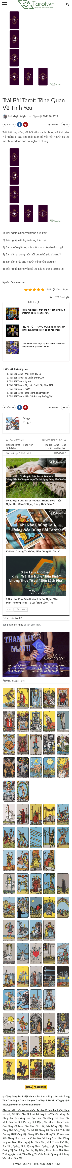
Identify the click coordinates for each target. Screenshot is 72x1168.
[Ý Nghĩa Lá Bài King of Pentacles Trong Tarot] (49, 1070)
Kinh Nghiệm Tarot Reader (7, 458)
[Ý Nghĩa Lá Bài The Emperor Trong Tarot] (63, 699)
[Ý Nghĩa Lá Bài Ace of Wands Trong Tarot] (9, 815)
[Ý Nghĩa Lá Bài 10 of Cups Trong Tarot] (63, 907)
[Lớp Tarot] (36, 655)
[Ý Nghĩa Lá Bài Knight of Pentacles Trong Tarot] (23, 1070)
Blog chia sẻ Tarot (7, 556)
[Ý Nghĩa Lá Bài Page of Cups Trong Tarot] (9, 931)
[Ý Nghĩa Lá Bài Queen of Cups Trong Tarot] (36, 931)
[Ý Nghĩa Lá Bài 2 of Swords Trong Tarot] (23, 954)
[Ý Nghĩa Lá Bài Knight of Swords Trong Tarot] (23, 1000)
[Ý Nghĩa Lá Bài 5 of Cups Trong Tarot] (63, 884)
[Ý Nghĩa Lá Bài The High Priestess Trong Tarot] (36, 699)
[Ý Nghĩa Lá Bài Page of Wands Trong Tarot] (9, 861)
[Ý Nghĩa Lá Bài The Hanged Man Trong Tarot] (36, 745)
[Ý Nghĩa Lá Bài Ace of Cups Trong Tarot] (9, 884)
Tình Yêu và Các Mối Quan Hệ (6, 93)
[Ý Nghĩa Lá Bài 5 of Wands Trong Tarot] (63, 815)
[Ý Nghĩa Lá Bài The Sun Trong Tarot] (63, 768)
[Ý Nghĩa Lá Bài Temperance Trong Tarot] (63, 745)
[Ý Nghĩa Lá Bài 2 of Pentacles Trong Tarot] (23, 1023)
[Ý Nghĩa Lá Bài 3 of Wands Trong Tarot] (36, 815)
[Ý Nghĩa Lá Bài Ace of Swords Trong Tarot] (9, 954)
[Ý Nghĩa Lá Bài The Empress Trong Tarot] (49, 699)
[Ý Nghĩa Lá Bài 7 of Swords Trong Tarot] (23, 977)
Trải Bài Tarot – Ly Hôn (20, 382)
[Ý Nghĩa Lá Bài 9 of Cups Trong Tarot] (49, 907)
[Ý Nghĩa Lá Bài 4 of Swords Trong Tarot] (49, 954)
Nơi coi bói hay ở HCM (40, 1114)
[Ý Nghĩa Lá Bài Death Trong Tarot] (49, 745)
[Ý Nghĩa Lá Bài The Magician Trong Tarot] (23, 699)
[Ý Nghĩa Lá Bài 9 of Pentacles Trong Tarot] (49, 1047)
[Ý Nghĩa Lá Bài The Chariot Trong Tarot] (36, 722)
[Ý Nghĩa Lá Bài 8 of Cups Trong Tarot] (36, 907)
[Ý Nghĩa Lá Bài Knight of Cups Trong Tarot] (23, 931)
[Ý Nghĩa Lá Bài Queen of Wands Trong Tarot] (36, 861)
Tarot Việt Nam (4, 93)
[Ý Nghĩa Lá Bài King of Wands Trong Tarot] (49, 861)
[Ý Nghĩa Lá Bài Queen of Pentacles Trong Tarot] (36, 1070)
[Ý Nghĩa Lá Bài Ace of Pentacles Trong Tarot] (9, 1023)
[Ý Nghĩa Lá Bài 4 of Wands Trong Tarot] (49, 815)
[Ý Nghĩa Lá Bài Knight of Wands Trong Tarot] (23, 861)
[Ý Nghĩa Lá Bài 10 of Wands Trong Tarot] (63, 838)
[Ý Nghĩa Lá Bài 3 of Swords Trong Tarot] (36, 954)
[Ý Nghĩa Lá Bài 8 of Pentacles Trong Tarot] (36, 1047)
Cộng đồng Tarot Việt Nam (20, 1097)
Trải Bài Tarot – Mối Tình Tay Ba (25, 374)
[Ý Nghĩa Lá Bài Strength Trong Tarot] (49, 722)
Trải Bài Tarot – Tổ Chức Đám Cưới (27, 378)
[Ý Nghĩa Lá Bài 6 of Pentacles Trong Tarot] (9, 1047)
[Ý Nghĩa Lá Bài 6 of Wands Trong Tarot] (9, 838)
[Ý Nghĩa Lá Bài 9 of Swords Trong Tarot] (49, 977)
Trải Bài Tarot (9, 93)
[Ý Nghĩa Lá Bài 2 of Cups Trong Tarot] (23, 884)
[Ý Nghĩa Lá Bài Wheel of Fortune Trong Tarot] (9, 745)
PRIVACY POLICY (20, 1164)
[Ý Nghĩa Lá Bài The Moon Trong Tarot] (49, 768)
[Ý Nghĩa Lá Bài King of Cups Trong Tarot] (49, 931)
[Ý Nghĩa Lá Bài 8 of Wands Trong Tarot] (36, 838)
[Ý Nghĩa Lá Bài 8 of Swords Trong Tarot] (36, 977)
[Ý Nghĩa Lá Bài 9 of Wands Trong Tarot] (49, 838)
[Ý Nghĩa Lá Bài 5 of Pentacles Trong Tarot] (63, 1023)
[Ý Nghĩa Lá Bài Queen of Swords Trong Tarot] (36, 1000)
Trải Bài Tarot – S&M (19, 389)
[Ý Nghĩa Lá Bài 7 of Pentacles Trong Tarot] (23, 1047)
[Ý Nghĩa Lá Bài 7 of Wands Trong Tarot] (23, 838)
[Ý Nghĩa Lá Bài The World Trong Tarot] (23, 791)
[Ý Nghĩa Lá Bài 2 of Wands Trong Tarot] (23, 815)
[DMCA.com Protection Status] (36, 1087)
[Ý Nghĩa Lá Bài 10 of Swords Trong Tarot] (63, 977)
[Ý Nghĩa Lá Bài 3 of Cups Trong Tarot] (36, 884)
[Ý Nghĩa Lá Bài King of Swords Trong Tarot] (49, 1000)
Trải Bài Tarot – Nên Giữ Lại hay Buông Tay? (31, 396)
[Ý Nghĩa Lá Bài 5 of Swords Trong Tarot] (63, 954)
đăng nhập (17, 625)
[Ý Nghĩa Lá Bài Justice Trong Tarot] (23, 745)
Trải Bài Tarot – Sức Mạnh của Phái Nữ (29, 393)
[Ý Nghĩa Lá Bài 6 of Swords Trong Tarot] (9, 977)
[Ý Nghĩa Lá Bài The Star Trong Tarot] (36, 768)
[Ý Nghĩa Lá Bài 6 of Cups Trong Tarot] (9, 907)
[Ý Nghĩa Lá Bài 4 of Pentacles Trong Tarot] (49, 1023)
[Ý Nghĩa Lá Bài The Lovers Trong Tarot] (23, 722)
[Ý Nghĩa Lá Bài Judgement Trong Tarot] (9, 791)
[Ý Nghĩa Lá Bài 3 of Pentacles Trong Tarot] (36, 1023)
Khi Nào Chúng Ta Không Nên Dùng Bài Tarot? (33, 551)
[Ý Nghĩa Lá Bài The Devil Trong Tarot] (9, 768)
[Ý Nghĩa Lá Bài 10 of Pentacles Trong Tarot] (63, 1047)
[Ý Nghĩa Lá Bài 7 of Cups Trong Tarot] (23, 907)
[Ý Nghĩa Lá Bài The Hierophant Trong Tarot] (9, 722)
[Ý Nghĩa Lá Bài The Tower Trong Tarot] (23, 768)
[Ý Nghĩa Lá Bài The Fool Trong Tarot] (9, 699)
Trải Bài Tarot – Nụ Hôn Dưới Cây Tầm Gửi (31, 385)
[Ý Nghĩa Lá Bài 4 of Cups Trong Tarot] (49, 884)
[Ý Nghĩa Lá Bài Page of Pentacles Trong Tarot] (9, 1070)
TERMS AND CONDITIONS (45, 1164)
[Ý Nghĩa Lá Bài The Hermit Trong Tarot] (63, 722)
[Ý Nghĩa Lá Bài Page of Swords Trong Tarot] (9, 1000)
